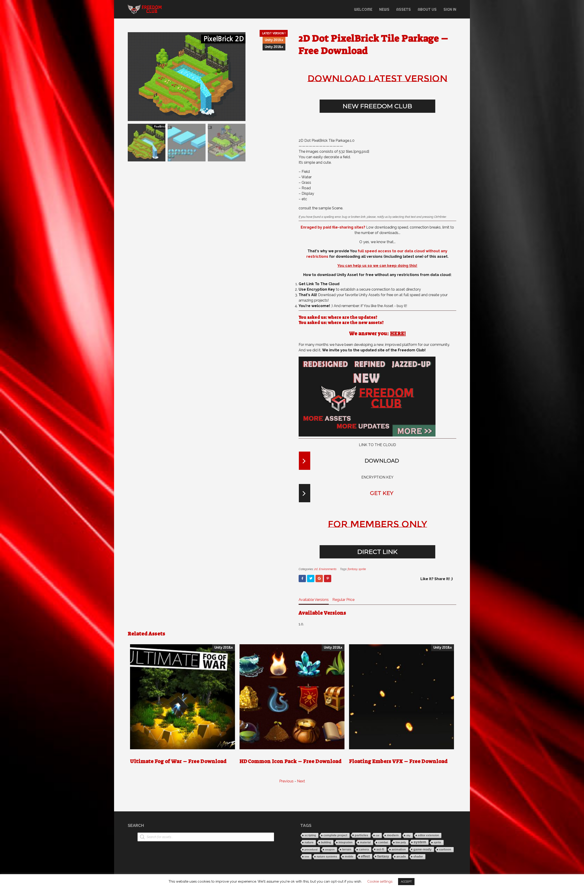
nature (309, 842)
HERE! (398, 333)
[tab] (314, 601)
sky (408, 835)
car (377, 835)
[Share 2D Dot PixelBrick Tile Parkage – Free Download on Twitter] (311, 578)
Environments (327, 569)
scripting (310, 835)
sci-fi (380, 849)
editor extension (428, 835)
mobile (349, 856)
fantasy (352, 569)
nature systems (327, 856)
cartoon (445, 849)
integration (345, 842)
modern (393, 835)
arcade (401, 856)
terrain (346, 849)
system (420, 842)
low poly (401, 842)
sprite (362, 569)
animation (399, 849)
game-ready (422, 849)
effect (365, 856)
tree (307, 856)
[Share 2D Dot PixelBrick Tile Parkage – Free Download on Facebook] (302, 578)
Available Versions (314, 599)
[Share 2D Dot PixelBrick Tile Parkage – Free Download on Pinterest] (328, 578)
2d (316, 569)
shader (418, 856)
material (365, 842)
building (326, 842)
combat (383, 842)
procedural (311, 849)
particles (361, 835)
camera (364, 849)
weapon (330, 849)
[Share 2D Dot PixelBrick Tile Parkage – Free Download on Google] (319, 578)
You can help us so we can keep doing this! (377, 265)
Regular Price (343, 599)
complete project (335, 835)
